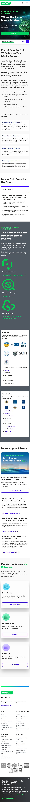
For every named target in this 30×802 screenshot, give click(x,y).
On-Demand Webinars (21, 748)
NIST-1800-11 (8, 431)
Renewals (18, 721)
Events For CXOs (20, 742)
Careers (3, 719)
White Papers (19, 746)
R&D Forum (18, 731)
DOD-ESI (7, 370)
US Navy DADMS (8, 434)
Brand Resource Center (6, 727)
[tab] (15, 189)
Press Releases (4, 725)
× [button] (28, 778)
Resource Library (20, 744)
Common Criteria (9, 416)
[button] (15, 798)
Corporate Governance (6, 721)
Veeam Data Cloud (5, 747)
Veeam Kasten (10, 429)
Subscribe (5, 705)
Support (18, 715)
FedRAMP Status (9, 411)
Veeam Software (11, 426)
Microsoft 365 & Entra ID (7, 752)
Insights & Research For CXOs (21, 738)
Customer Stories (20, 750)
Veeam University (20, 723)
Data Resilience (5, 743)
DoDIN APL (7, 413)
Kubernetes (4, 756)
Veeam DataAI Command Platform (7, 740)
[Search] (22, 3)
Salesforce (3, 754)
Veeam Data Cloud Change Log (20, 726)
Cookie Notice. (21, 795)
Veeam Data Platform (6, 745)
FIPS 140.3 (7, 421)
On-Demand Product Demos (21, 753)
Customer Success (20, 719)
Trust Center (4, 729)
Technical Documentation (22, 717)
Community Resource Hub (22, 729)
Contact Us (4, 723)
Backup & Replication (6, 758)
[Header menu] (27, 3)
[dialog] (15, 789)
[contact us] (27, 41)
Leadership (4, 717)
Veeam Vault (4, 749)
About (2, 715)
